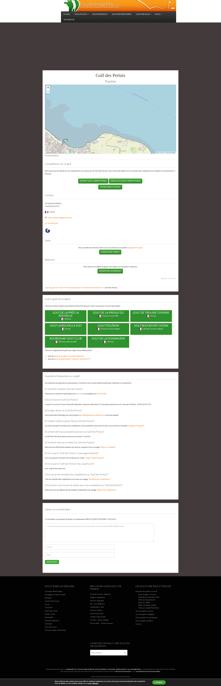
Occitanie (48, 624)
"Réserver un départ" (108, 447)
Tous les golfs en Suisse (144, 611)
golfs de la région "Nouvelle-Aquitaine (68, 356)
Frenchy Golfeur (96, 610)
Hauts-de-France (51, 611)
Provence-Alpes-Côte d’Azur (55, 630)
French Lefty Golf (96, 613)
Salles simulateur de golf (147, 605)
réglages (95, 683)
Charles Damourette (98, 617)
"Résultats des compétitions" (99, 479)
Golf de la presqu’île (108, 312)
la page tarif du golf (134, 248)
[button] (48, 88)
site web (80, 394)
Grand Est (49, 607)
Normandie (49, 617)
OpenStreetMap (171, 153)
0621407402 (53, 223)
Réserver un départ (110, 271)
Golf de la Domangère (108, 338)
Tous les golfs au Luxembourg (146, 617)
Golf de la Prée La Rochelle (65, 314)
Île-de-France (50, 614)
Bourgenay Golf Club (66, 338)
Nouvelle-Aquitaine (73, 288)
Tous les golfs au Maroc (144, 621)
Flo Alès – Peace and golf (99, 620)
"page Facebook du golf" (95, 458)
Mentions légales (123, 676)
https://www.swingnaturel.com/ (60, 218)
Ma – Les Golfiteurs (97, 604)
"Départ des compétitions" (107, 490)
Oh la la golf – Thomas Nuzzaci (101, 623)
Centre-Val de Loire (52, 601)
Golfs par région (144, 602)
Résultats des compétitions (125, 181)
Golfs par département (146, 600)
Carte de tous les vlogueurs (100, 594)
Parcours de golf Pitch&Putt (148, 608)
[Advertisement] (110, 40)
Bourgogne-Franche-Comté (55, 595)
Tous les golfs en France (54, 288)
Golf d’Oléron (108, 325)
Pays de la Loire (51, 627)
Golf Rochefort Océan (151, 325)
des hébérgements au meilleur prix (92, 415)
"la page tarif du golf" (136, 426)
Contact (138, 624)
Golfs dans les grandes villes (148, 597)
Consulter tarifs (110, 252)
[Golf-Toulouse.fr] (119, 5)
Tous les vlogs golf (97, 601)
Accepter (159, 682)
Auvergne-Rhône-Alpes (53, 591)
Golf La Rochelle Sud (65, 325)
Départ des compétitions (93, 181)
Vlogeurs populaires (97, 597)
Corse (47, 604)
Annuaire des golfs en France (146, 591)
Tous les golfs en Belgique (144, 614)
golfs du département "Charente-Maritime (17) (72, 359)
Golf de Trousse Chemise (151, 312)
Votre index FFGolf (110, 187)
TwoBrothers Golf (97, 607)
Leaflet (161, 153)
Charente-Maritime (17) (93, 288)
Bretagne (48, 598)
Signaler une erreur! (168, 278)
